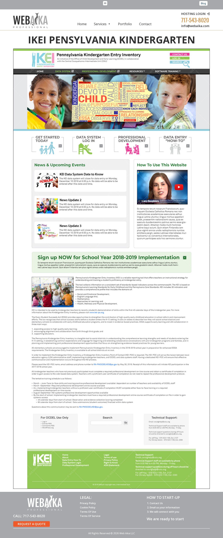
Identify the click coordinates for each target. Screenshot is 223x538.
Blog (203, 3)
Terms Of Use (88, 511)
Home (82, 24)
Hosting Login (193, 14)
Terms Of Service (90, 516)
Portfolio (125, 24)
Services (100, 24)
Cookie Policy (87, 507)
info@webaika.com (195, 26)
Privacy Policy (88, 503)
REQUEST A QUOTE (32, 524)
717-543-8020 (195, 20)
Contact (145, 24)
